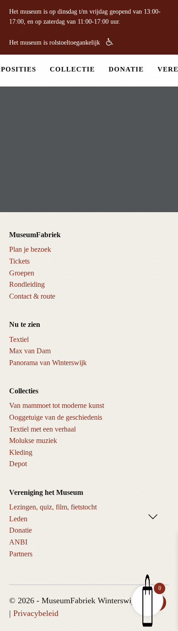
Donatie (126, 69)
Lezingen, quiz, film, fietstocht (53, 507)
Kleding (20, 452)
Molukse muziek (33, 440)
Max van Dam (30, 351)
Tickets (19, 261)
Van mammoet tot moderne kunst (56, 405)
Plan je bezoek (30, 249)
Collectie (72, 69)
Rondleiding (27, 284)
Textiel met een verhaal (42, 429)
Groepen (21, 273)
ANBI (18, 542)
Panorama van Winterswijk (48, 362)
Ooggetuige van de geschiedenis (55, 417)
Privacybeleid (35, 613)
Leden (18, 519)
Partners (20, 554)
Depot (18, 464)
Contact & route (32, 296)
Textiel (19, 339)
